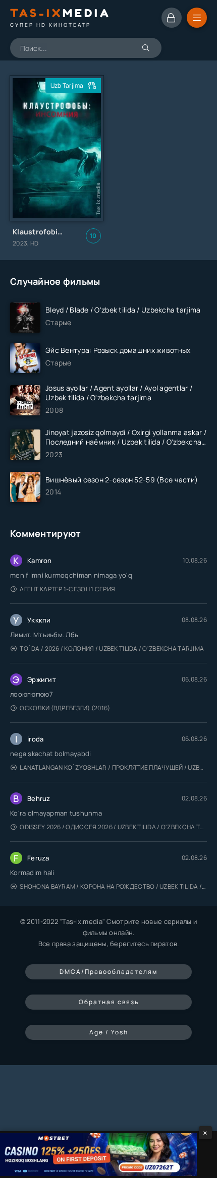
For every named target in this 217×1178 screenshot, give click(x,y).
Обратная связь (109, 1002)
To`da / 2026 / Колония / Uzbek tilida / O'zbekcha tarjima (112, 648)
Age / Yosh (108, 1032)
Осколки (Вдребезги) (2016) (65, 708)
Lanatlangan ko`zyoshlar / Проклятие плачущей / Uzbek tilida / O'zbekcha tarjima (113, 767)
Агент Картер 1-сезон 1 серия (67, 589)
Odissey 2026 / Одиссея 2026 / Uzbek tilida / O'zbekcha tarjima (113, 827)
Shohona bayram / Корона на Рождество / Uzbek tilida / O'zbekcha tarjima (113, 886)
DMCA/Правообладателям (108, 971)
